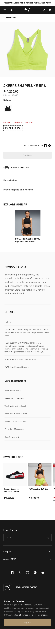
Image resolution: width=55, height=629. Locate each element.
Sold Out (27, 155)
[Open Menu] (5, 10)
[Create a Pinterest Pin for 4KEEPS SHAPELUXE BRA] (49, 145)
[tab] (16, 79)
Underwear (11, 17)
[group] (15, 480)
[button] (5, 10)
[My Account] (44, 10)
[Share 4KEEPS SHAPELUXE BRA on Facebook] (45, 145)
